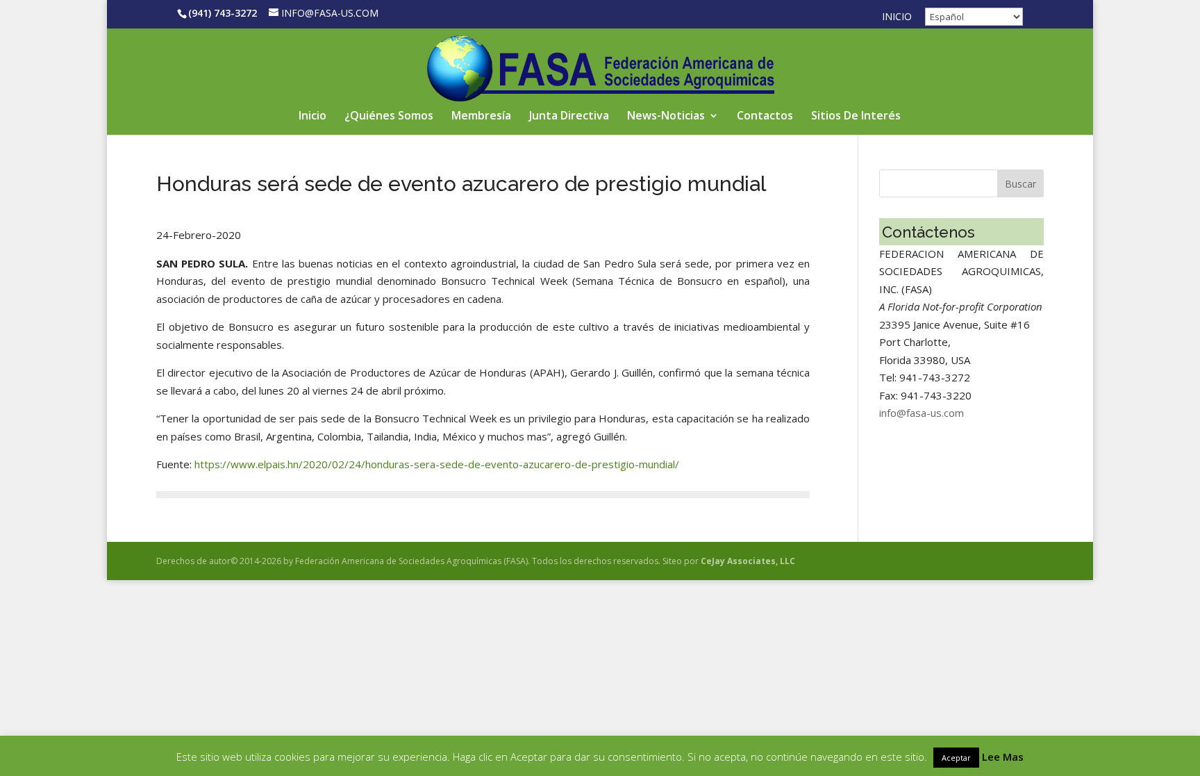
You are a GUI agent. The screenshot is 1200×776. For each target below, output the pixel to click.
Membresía (481, 116)
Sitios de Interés (856, 116)
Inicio (897, 17)
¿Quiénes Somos (388, 116)
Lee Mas (1003, 756)
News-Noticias (666, 116)
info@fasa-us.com (921, 413)
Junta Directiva (569, 116)
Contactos (765, 116)
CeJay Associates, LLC (748, 561)
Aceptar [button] (956, 757)
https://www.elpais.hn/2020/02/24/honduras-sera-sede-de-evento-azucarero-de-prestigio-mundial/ (436, 464)
